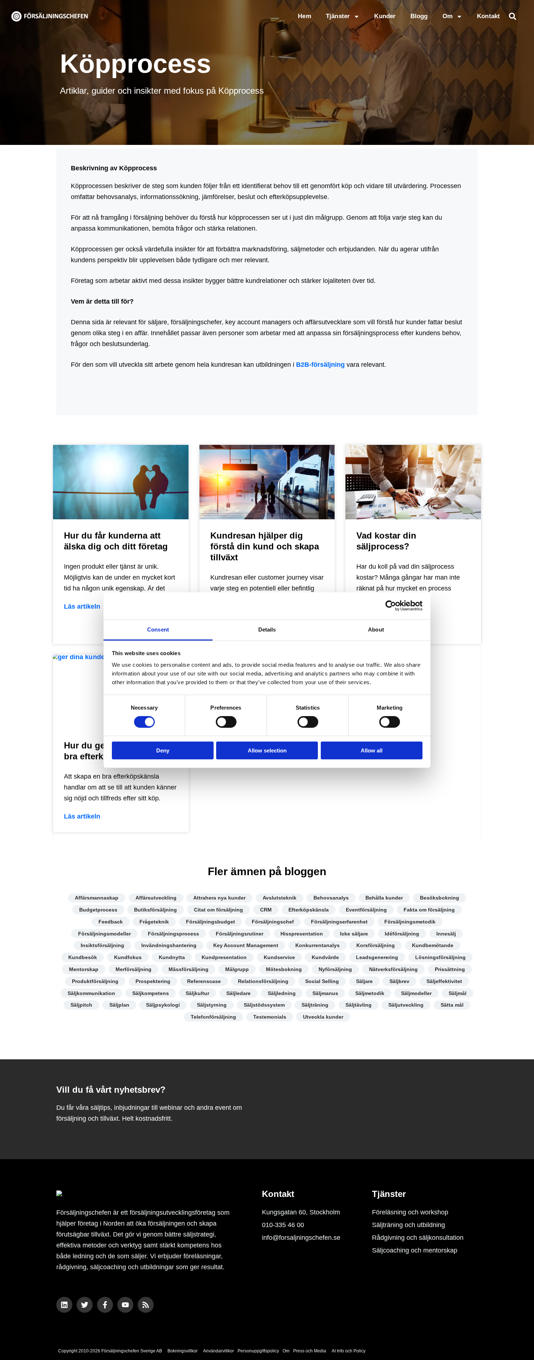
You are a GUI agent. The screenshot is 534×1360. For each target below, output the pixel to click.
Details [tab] (267, 629)
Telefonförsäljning (213, 1017)
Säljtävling (358, 1005)
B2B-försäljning (320, 364)
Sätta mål (452, 1005)
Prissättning (450, 969)
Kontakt (488, 16)
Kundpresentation (224, 957)
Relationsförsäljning (263, 981)
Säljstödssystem (264, 1005)
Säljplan (119, 1005)
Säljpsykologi (163, 1005)
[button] (512, 16)
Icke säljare (354, 934)
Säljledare (238, 993)
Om (447, 16)
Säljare (364, 981)
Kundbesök (82, 957)
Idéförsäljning (402, 934)
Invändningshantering (169, 945)
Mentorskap (83, 969)
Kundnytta (172, 957)
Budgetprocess (98, 910)
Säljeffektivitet (444, 981)
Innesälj (446, 934)
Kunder (385, 16)
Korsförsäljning (375, 945)
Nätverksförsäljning (393, 969)
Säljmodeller (416, 993)
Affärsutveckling (156, 898)
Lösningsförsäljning (440, 957)
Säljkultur (197, 993)
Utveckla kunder (323, 1017)
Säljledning (282, 993)
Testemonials (269, 1017)
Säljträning (315, 1005)
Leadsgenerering (377, 957)
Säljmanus (325, 993)
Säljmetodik (369, 993)
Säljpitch (81, 1005)
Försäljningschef (273, 922)
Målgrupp (237, 969)
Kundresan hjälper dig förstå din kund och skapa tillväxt (264, 546)
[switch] (226, 722)
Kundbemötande (432, 945)
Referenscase (204, 981)
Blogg (419, 16)
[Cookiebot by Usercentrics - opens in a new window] (390, 605)
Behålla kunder (384, 898)
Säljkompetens (150, 993)
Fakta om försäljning (429, 910)
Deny (162, 750)
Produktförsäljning (95, 981)
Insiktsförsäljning (102, 945)
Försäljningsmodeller (104, 934)
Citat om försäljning (218, 910)
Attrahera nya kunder (219, 898)
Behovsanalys (331, 898)
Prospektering (152, 981)
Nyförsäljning (335, 969)
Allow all (372, 750)
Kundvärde (325, 957)
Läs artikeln (82, 606)
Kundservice (279, 957)
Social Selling (322, 981)
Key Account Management (245, 945)
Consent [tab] (158, 629)
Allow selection (267, 750)
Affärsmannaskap (96, 898)
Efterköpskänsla (308, 910)
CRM (266, 910)
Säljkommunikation (91, 993)
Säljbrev (399, 981)
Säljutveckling (406, 1005)
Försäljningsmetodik (410, 922)
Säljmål (457, 993)
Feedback (110, 922)
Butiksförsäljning (155, 910)
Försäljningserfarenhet (339, 922)
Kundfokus (128, 957)
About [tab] (376, 629)
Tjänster (338, 16)
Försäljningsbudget (210, 922)
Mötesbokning (284, 969)
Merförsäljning (133, 969)
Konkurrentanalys (317, 945)
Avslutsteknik (279, 898)
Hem (304, 16)
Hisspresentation (301, 934)
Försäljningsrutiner (239, 934)
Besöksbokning (439, 898)
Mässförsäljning (189, 969)
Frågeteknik (154, 922)
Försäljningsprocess (173, 934)
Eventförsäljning (366, 910)
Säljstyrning (212, 1005)
